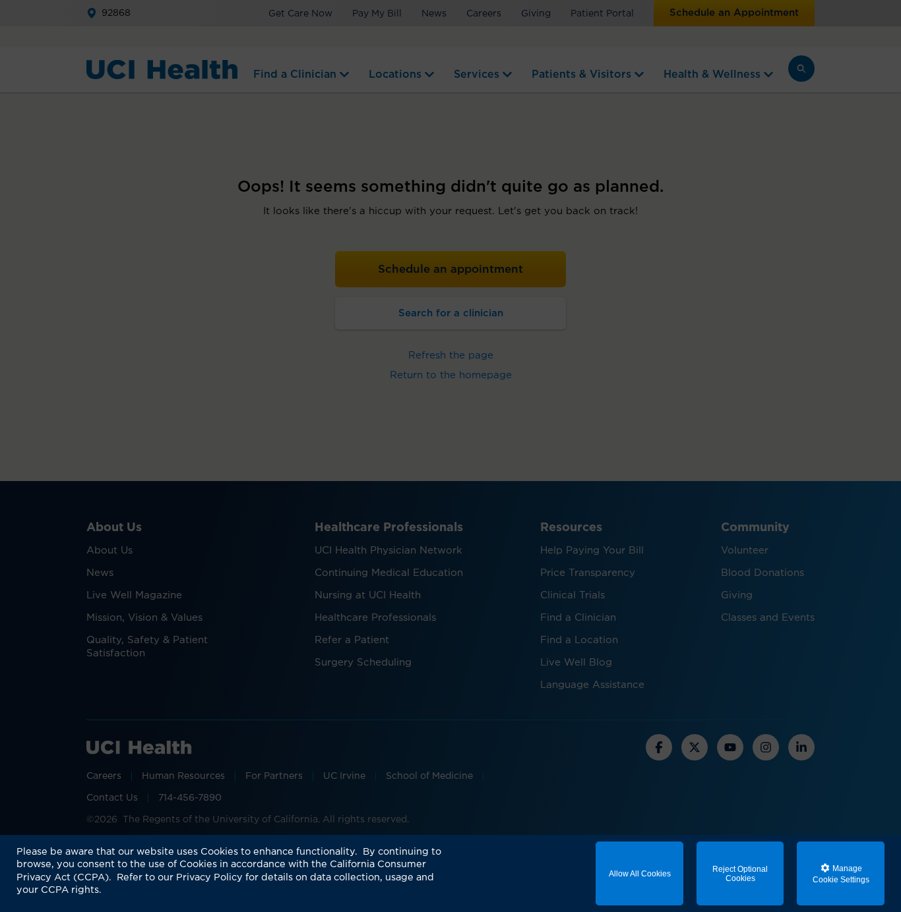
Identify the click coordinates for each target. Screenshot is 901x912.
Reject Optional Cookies (740, 874)
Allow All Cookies (640, 873)
